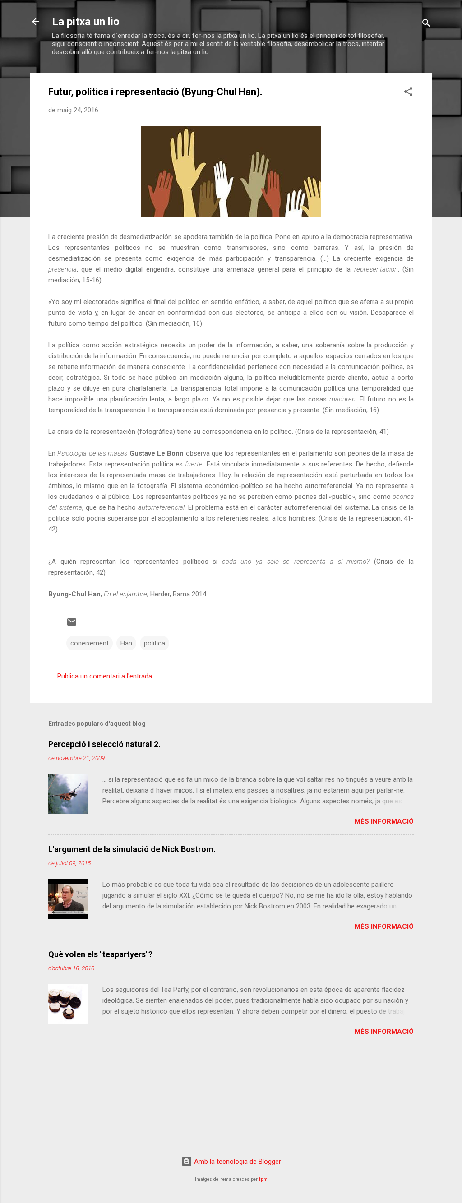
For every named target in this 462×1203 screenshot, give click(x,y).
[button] (408, 93)
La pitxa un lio (86, 21)
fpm (263, 1179)
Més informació (384, 821)
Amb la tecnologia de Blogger (236, 1161)
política (154, 643)
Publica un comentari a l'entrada (104, 676)
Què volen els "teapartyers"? (100, 954)
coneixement (89, 643)
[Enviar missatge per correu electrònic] (71, 625)
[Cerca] (426, 24)
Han (126, 643)
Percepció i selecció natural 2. (104, 744)
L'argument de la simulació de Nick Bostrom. (132, 849)
